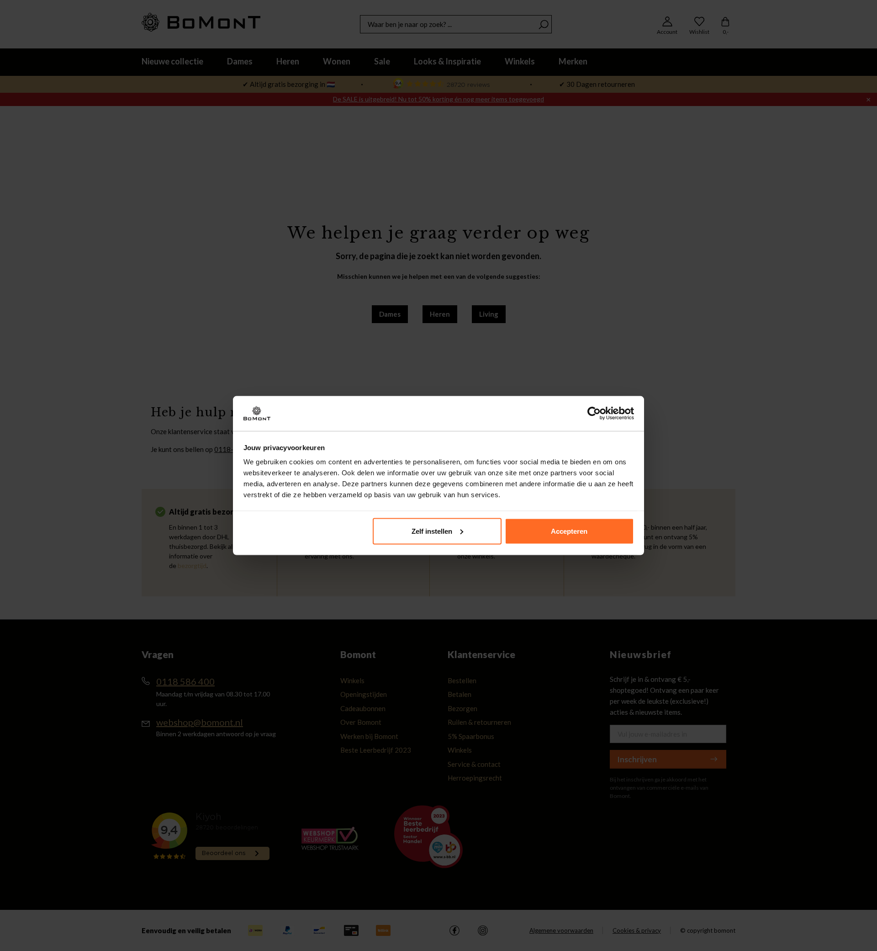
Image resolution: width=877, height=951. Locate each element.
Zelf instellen (432, 531)
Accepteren (569, 531)
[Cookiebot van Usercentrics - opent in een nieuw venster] (594, 413)
